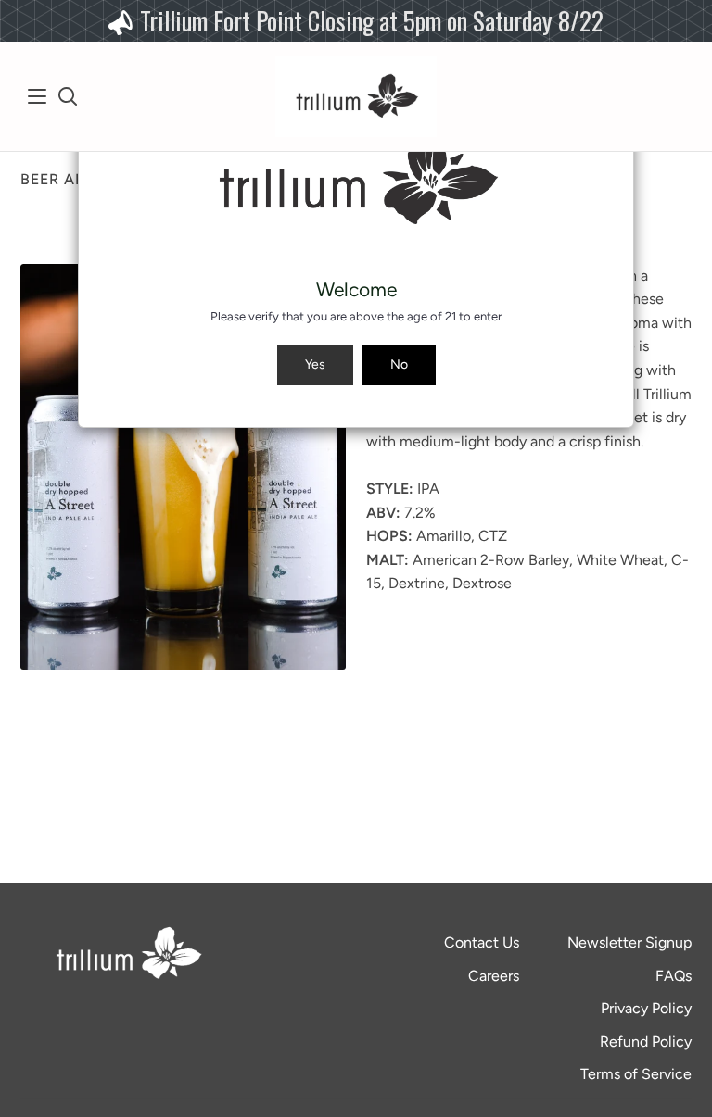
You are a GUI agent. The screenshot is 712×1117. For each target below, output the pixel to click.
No (399, 364)
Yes (315, 364)
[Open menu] (38, 96)
